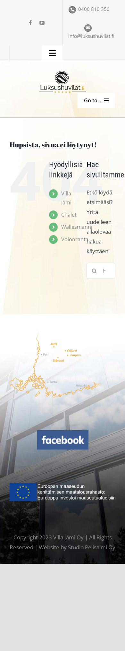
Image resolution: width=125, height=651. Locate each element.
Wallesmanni (76, 226)
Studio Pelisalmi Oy (91, 547)
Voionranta (74, 239)
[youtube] (42, 22)
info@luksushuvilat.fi (91, 36)
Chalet (69, 214)
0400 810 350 (94, 9)
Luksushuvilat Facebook (62, 459)
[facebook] (30, 22)
